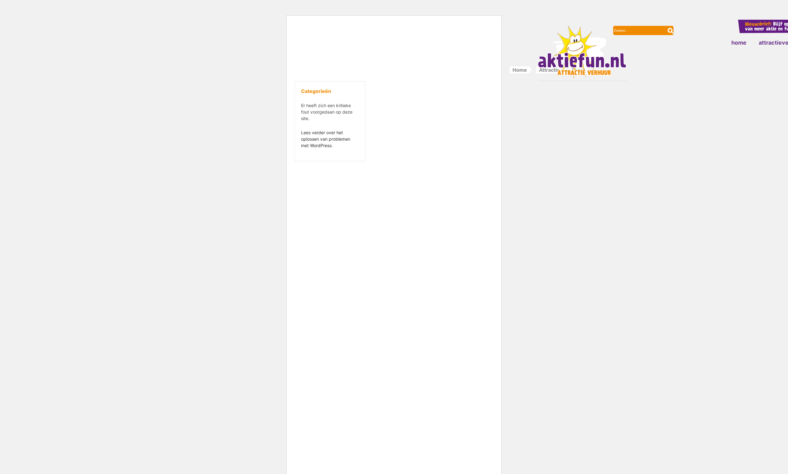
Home (738, 42)
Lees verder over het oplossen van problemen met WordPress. (325, 139)
